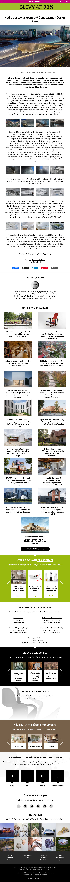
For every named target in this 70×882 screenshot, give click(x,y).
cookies (51, 873)
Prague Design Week (49, 757)
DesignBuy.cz (45, 560)
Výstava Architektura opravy (52, 618)
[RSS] (51, 806)
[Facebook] (19, 806)
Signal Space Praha (34, 638)
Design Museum (40, 691)
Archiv (27, 860)
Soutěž (60, 855)
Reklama (10, 858)
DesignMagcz (39, 819)
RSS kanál (43, 855)
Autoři (27, 858)
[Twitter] (32, 806)
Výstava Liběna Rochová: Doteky (52, 628)
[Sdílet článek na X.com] (25, 268)
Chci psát (10, 860)
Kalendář (43, 858)
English (60, 860)
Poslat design (60, 858)
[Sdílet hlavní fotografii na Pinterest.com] (44, 268)
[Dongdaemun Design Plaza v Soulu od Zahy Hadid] (35, 46)
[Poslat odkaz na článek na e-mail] (54, 268)
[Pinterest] (38, 806)
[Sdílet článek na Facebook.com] (15, 268)
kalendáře (44, 607)
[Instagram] (25, 806)
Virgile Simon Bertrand (37, 259)
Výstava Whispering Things (18, 628)
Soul (39, 254)
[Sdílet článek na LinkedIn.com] (35, 268)
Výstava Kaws (18, 618)
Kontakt (10, 855)
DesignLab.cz (38, 879)
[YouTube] (45, 806)
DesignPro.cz (48, 725)
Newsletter (43, 860)
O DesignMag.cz (27, 855)
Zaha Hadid (47, 254)
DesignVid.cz (39, 653)
